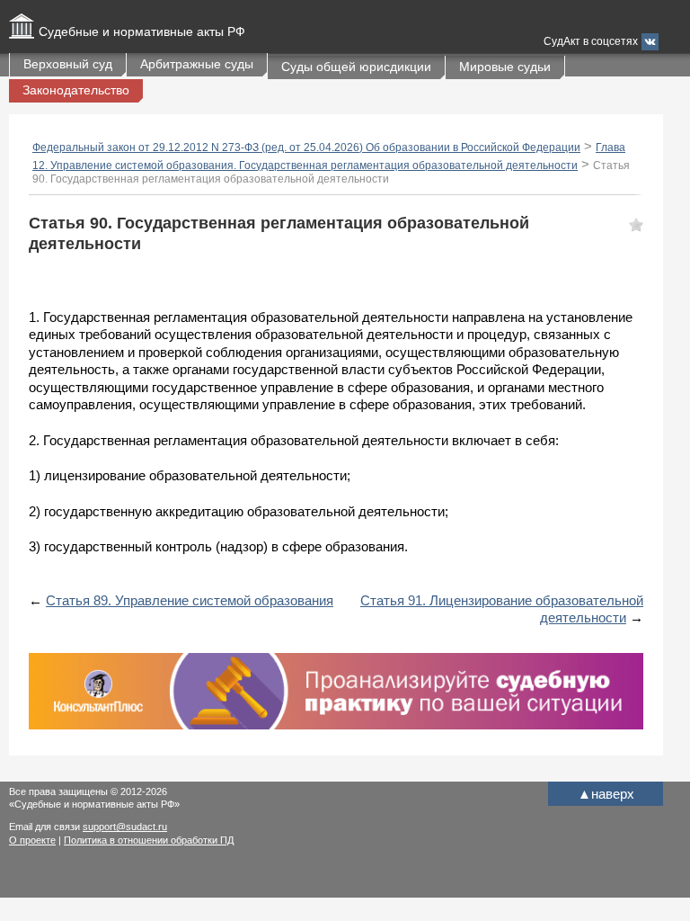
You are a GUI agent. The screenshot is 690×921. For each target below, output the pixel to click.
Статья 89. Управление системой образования (189, 600)
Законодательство (75, 90)
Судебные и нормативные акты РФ (142, 31)
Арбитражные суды (196, 64)
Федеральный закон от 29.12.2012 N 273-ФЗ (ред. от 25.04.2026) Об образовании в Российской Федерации (306, 147)
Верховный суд (67, 64)
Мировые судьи (505, 66)
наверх (606, 793)
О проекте (32, 840)
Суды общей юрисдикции (356, 66)
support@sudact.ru (125, 826)
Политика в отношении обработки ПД (149, 840)
